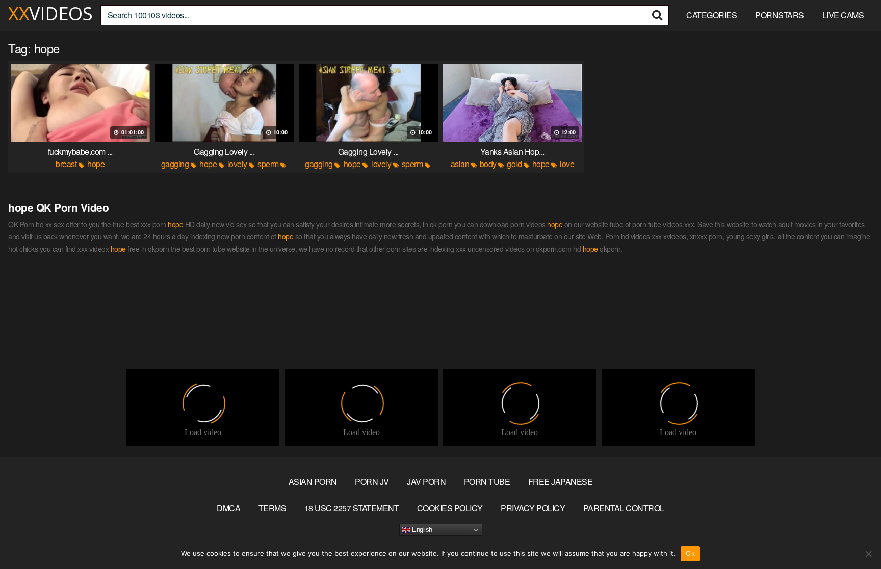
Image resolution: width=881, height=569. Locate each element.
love (567, 164)
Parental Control (623, 508)
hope (96, 164)
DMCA (228, 508)
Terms (272, 508)
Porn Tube (487, 481)
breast (66, 164)
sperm (268, 164)
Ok (690, 553)
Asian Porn (313, 481)
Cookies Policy (450, 508)
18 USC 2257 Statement (351, 508)
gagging (175, 164)
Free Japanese (560, 481)
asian (460, 164)
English (421, 529)
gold (514, 164)
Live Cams (843, 15)
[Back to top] (853, 536)
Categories (711, 15)
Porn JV (372, 481)
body (488, 164)
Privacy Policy (533, 508)
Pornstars (779, 15)
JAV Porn (426, 481)
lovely (237, 164)
